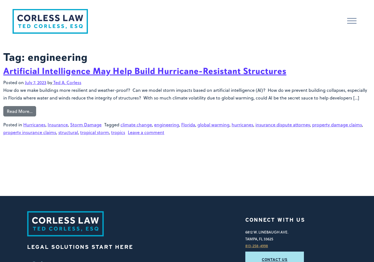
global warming (213, 125)
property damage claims (337, 125)
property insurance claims (29, 132)
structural (68, 132)
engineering (166, 125)
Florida (188, 125)
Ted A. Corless (66, 82)
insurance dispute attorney (282, 125)
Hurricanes (34, 125)
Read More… (20, 111)
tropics (118, 132)
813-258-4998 (256, 245)
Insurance (58, 125)
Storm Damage (86, 125)
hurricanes (242, 125)
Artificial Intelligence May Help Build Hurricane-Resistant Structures (144, 71)
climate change (136, 125)
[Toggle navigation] (352, 21)
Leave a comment (146, 132)
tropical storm (94, 132)
